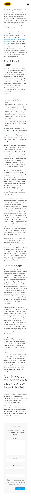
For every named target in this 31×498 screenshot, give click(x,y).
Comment (15, 438)
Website (15, 473)
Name (15, 458)
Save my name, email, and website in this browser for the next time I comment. (15, 482)
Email (15, 465)
